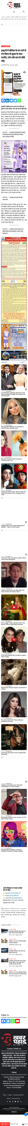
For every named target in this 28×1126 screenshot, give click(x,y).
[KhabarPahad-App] (14, 82)
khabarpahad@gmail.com (16, 1085)
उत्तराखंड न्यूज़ (16, 915)
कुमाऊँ (8, 46)
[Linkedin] (7, 100)
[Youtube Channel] (17, 1021)
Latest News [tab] (6, 925)
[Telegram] (11, 100)
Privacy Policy (16, 1098)
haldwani (7, 908)
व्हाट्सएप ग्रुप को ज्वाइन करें (12, 893)
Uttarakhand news (15, 910)
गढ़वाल (15, 949)
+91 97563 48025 (16, 1087)
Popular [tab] (15, 925)
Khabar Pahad (16, 1107)
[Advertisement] (14, 869)
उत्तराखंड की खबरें (10, 912)
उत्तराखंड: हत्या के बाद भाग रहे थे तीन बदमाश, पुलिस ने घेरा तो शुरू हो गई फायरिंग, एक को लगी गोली (17, 962)
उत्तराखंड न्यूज (8, 915)
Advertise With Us (18, 1095)
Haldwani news (14, 908)
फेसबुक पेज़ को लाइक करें (12, 895)
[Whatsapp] (19, 100)
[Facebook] (3, 100)
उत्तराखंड (3, 46)
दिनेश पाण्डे (6, 65)
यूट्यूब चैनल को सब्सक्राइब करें (13, 898)
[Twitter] (15, 100)
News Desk (12, 934)
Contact (10, 1095)
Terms (8, 1098)
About (4, 1095)
